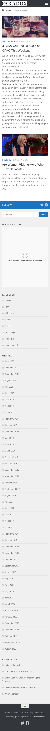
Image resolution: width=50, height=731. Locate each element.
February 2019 (11, 419)
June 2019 (9, 393)
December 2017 (12, 470)
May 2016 (9, 591)
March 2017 (10, 527)
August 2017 (10, 495)
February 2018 (11, 457)
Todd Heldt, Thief (12, 665)
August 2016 (10, 572)
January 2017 (11, 540)
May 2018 (9, 438)
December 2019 (12, 374)
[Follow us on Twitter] (41, 205)
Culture (6, 160)
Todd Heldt (9, 339)
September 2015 (12, 642)
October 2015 (11, 636)
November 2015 (12, 629)
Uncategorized (11, 345)
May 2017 (9, 514)
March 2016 (10, 604)
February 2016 (11, 610)
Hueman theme (39, 717)
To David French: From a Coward (20, 687)
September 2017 (12, 489)
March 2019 (10, 412)
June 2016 (9, 585)
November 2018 (12, 431)
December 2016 (12, 546)
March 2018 (10, 451)
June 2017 (9, 508)
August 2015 (10, 649)
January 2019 (11, 425)
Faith (7, 307)
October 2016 (11, 559)
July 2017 (9, 502)
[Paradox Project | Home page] (19, 3)
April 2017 (9, 521)
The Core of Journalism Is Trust (19, 671)
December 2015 (12, 623)
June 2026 (9, 361)
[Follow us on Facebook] (46, 205)
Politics (8, 326)
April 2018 (9, 444)
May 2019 (9, 399)
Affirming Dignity (12, 694)
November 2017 (12, 476)
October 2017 (11, 482)
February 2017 (11, 534)
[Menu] (46, 3)
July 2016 (9, 578)
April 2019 (9, 406)
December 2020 (12, 367)
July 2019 (9, 387)
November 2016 (12, 553)
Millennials (8, 41)
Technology (10, 332)
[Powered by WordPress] (16, 717)
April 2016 (9, 598)
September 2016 (12, 566)
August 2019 (10, 380)
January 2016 (11, 617)
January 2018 (11, 463)
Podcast (8, 319)
